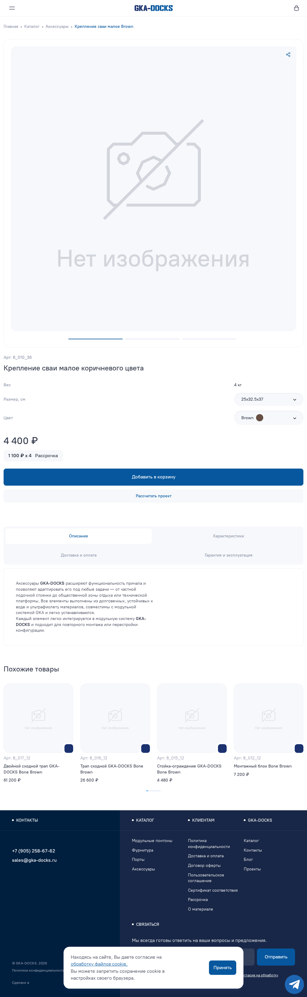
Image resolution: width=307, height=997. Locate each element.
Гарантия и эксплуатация (228, 555)
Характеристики (228, 536)
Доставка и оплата (79, 555)
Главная (11, 26)
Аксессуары (57, 26)
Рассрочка (198, 899)
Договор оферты (204, 865)
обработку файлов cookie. (99, 964)
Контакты (253, 850)
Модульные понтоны (152, 840)
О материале (200, 909)
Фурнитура (142, 850)
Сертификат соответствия (213, 890)
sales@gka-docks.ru (34, 860)
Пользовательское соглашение (206, 878)
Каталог (32, 26)
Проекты (252, 869)
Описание (78, 536)
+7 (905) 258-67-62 (33, 851)
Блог (248, 859)
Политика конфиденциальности (38, 970)
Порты (138, 859)
